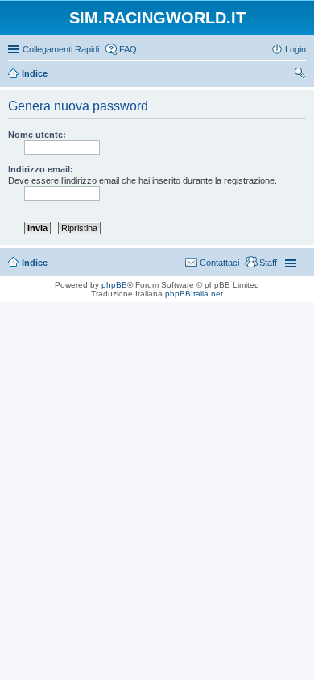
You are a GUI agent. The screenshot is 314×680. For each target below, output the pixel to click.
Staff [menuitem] (268, 262)
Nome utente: (37, 134)
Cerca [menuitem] (299, 74)
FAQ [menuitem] (128, 49)
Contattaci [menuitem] (219, 262)
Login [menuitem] (295, 49)
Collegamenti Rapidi (61, 49)
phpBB (114, 284)
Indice (35, 262)
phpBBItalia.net (194, 293)
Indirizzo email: (40, 169)
